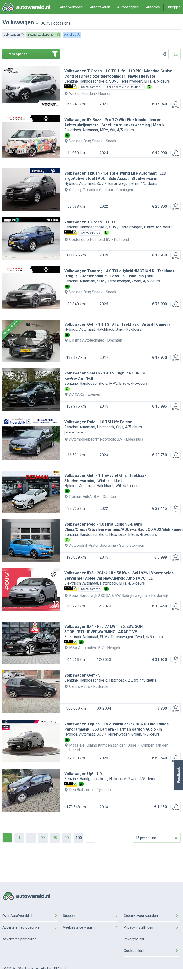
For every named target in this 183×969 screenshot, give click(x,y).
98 (55, 838)
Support (69, 916)
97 (43, 838)
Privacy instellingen (138, 927)
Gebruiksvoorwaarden (141, 916)
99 (67, 838)
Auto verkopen (71, 7)
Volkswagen (18, 22)
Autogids (153, 7)
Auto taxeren (100, 7)
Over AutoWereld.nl (17, 916)
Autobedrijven (128, 7)
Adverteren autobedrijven (21, 927)
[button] (178, 775)
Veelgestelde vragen (79, 927)
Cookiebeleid (134, 951)
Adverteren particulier (19, 939)
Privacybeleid (134, 939)
